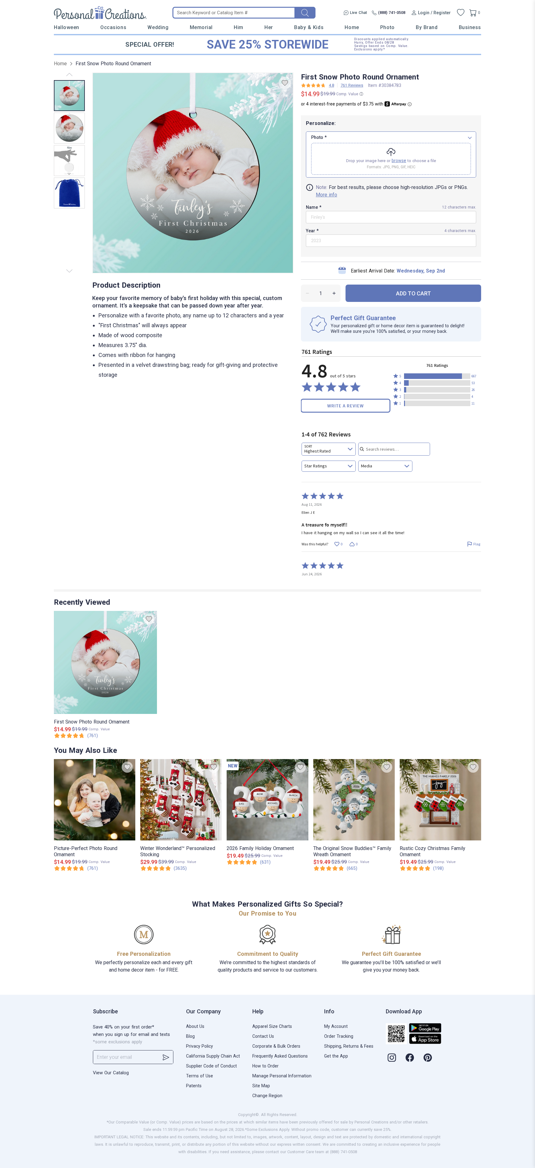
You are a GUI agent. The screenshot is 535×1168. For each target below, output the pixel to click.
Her (268, 27)
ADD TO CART (413, 293)
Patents (194, 1085)
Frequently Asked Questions (280, 1056)
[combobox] (329, 449)
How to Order (265, 1065)
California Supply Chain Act (213, 1056)
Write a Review (345, 406)
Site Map (261, 1085)
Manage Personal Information (281, 1075)
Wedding (157, 27)
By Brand (426, 27)
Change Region (267, 1095)
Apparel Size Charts (272, 1026)
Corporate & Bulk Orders (276, 1046)
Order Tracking (338, 1036)
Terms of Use (199, 1075)
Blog (190, 1036)
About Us (195, 1026)
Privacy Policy (199, 1046)
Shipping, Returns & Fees (348, 1046)
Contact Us (263, 1036)
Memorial (201, 27)
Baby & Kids (309, 27)
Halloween (66, 27)
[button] (437, 376)
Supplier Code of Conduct (211, 1065)
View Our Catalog (111, 1073)
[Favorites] (461, 12)
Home (352, 27)
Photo (387, 27)
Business (470, 27)
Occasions (113, 27)
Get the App (336, 1056)
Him (238, 27)
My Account (336, 1026)
